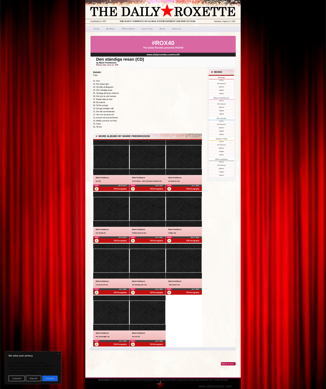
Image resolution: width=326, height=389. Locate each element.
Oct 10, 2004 (123, 237)
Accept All (50, 378)
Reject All (33, 378)
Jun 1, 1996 (123, 289)
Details (96, 185)
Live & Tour (147, 29)
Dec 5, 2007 (159, 185)
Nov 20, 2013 (122, 185)
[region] (33, 367)
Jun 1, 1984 (159, 341)
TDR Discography (120, 189)
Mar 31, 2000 (195, 237)
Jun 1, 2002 (159, 237)
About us (176, 29)
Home (96, 29)
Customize (16, 378)
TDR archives (128, 29)
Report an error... (228, 364)
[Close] (58, 353)
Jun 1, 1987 (195, 289)
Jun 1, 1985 (123, 341)
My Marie (110, 29)
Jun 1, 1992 (159, 289)
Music (162, 29)
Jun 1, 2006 (195, 185)
